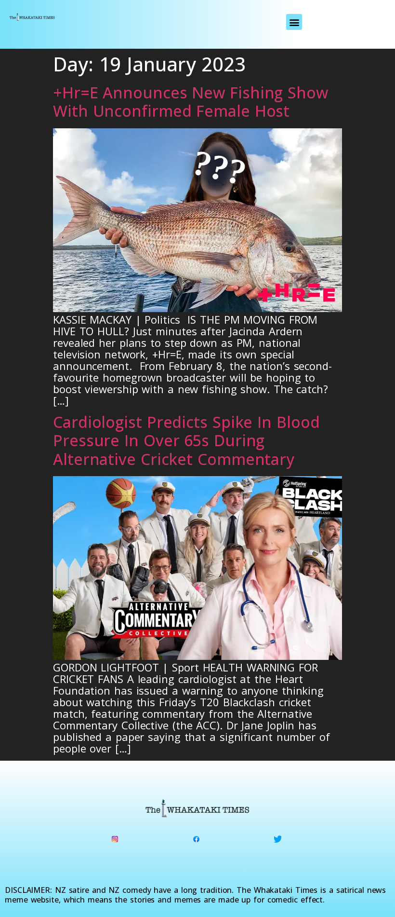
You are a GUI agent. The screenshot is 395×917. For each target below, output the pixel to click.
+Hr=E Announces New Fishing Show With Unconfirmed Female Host (190, 101)
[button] (294, 22)
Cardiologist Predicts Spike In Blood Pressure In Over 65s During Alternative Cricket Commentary (186, 440)
